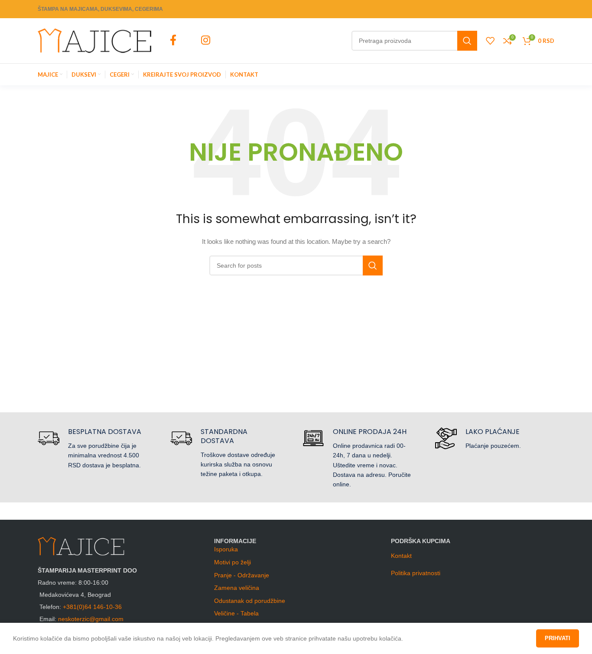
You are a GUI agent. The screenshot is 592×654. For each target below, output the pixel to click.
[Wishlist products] (490, 40)
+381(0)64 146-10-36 (92, 606)
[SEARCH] (467, 41)
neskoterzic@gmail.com (91, 618)
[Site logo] (94, 40)
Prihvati (557, 638)
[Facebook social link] (173, 41)
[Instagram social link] (205, 41)
